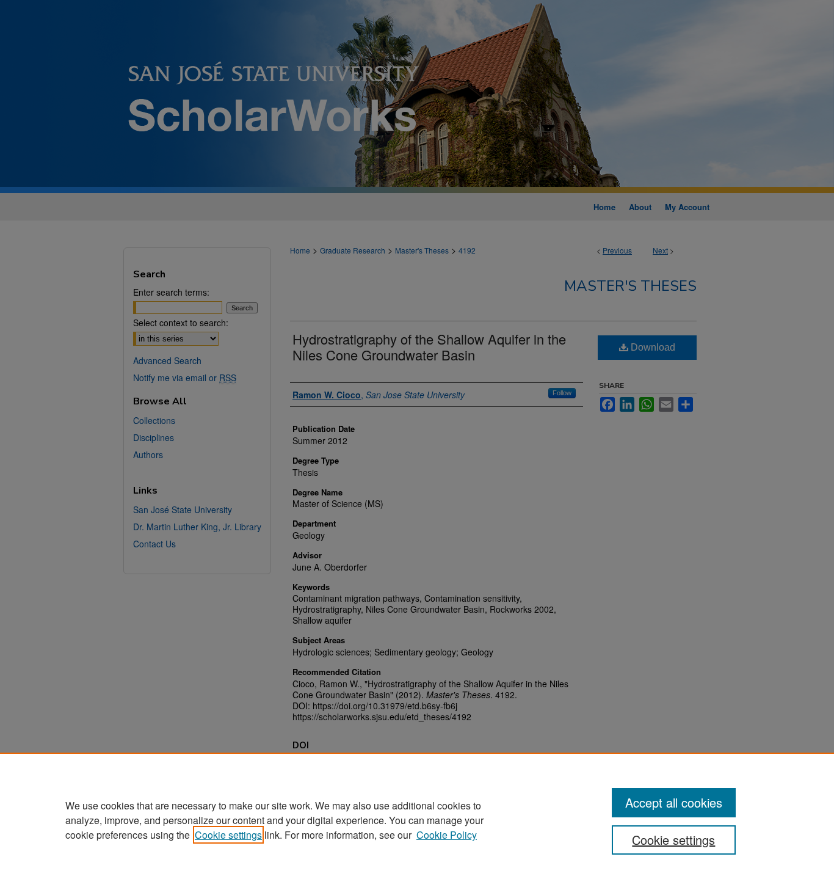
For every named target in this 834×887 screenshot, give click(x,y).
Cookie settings (228, 835)
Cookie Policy (446, 835)
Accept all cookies (673, 802)
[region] (417, 820)
